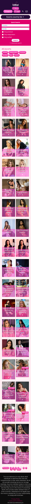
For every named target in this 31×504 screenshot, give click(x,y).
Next (19, 469)
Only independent (9, 34)
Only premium (8, 32)
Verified (5, 55)
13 (11, 469)
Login (18, 11)
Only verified (8, 37)
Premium (22, 52)
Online (17, 55)
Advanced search (16, 43)
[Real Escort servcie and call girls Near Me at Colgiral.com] (15, 3)
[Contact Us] (26, 11)
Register (9, 11)
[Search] (22, 11)
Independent (13, 52)
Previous (6, 468)
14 (14, 469)
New (11, 55)
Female (5, 52)
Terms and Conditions (15, 501)
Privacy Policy (15, 499)
